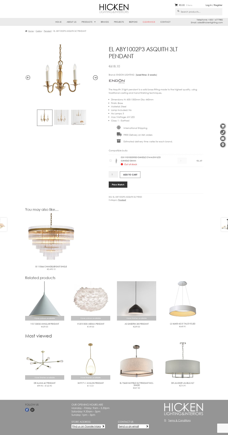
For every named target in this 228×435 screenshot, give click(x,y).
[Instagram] (32, 410)
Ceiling (39, 31)
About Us (71, 22)
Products (87, 22)
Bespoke (133, 22)
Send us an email (129, 426)
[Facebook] (27, 410)
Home (58, 22)
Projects (119, 22)
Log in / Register (214, 5)
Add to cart (130, 174)
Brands (105, 22)
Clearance (149, 22)
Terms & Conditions (179, 420)
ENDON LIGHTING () (136, 74)
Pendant (47, 31)
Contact (165, 22)
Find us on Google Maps (86, 426)
